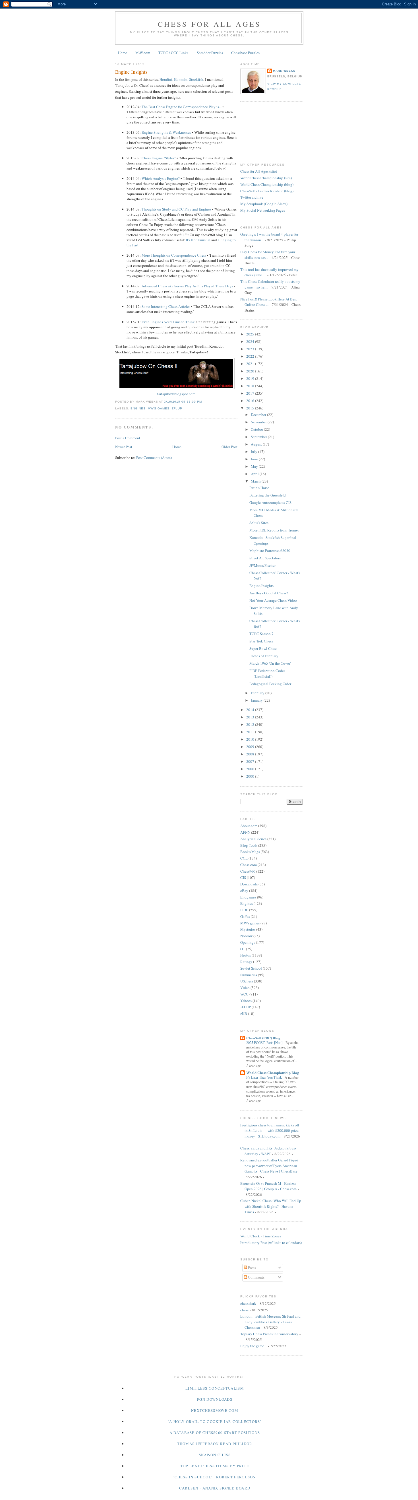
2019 (250, 378)
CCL (244, 858)
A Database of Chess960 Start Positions (214, 1432)
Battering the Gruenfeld (267, 495)
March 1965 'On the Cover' (270, 663)
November (259, 422)
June (255, 458)
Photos (245, 955)
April (255, 473)
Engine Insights (131, 71)
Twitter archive (251, 197)
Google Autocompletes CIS (270, 502)
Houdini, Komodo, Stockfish (181, 79)
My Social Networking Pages (262, 210)
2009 (250, 746)
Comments (255, 1277)
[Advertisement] (265, 128)
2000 (250, 776)
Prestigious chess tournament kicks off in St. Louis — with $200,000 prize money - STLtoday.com (269, 1130)
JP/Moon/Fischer (262, 565)
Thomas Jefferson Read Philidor (215, 1443)
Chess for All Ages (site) (258, 171)
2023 (250, 348)
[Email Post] (203, 401)
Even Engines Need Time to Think (168, 321)
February (258, 692)
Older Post (229, 446)
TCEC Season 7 (261, 633)
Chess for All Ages (209, 24)
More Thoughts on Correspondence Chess (174, 255)
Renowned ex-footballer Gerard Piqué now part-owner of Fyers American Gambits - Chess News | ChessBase (269, 1165)
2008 (250, 754)
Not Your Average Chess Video (273, 600)
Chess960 (247, 871)
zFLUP (177, 408)
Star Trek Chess (261, 641)
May (255, 466)
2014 (250, 709)
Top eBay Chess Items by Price (214, 1465)
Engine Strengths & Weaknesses (166, 132)
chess (244, 1309)
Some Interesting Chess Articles (166, 306)
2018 (250, 385)
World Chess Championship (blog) (266, 184)
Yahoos (246, 1000)
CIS (243, 877)
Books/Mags (250, 851)
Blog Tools (248, 845)
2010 (250, 739)
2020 (250, 371)
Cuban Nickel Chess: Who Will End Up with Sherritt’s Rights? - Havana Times (270, 1206)
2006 (250, 768)
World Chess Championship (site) (266, 177)
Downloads (249, 884)
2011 (250, 731)
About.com (248, 825)
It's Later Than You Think (264, 1077)
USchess (246, 981)
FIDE (244, 909)
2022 (250, 356)
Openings (247, 942)
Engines (138, 408)
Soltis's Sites (258, 522)
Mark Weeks (284, 70)
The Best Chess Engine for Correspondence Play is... (182, 106)
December (259, 414)
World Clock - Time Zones (260, 1236)
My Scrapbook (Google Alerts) (263, 203)
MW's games (158, 408)
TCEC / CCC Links (173, 52)
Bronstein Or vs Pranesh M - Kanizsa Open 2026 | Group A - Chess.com (268, 1186)
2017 (250, 393)
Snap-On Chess (215, 1454)
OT (242, 948)
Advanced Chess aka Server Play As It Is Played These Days (187, 286)
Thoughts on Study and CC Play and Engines (176, 209)
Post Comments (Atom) (154, 457)
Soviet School (251, 968)
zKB (243, 1013)
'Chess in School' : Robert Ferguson (214, 1477)
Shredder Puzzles (210, 52)
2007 (250, 761)
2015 (250, 408)
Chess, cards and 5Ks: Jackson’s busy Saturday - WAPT (268, 1150)
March (256, 481)
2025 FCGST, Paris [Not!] (265, 1042)
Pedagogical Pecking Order (270, 683)
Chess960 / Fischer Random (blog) (266, 190)
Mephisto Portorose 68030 (269, 550)
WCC (244, 994)
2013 (250, 717)
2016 (250, 400)
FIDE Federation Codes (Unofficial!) (267, 673)
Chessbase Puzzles (245, 52)
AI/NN (245, 832)
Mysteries (247, 929)
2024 (250, 341)
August (257, 444)
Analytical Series (253, 838)
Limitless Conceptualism (214, 1388)
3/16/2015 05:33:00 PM (183, 401)
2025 (250, 334)
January (257, 700)
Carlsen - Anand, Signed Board (215, 1488)
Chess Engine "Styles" (159, 157)
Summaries (248, 974)
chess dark (248, 1303)
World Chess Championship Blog (272, 1072)
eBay (244, 890)
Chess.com (248, 864)
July (254, 451)
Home (122, 52)
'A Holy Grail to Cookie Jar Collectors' (214, 1421)
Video (245, 987)
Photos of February (263, 655)
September (259, 436)
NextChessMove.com (214, 1410)
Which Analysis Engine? (161, 178)
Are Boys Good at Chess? (268, 593)
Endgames (248, 897)
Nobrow (246, 935)
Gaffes (245, 916)
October (257, 429)
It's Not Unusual (198, 239)
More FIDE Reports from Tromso (274, 530)
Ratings (246, 961)
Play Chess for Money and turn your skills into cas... (267, 254)
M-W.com (142, 52)
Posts (251, 1267)
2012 (250, 724)
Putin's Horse (259, 487)
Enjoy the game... (253, 1345)
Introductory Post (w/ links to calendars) (271, 1242)
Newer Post (123, 446)
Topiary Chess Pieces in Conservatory (269, 1333)
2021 (250, 363)
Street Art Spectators (265, 558)
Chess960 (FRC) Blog (263, 1037)
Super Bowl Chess (263, 648)
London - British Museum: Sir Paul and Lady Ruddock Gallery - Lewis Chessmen (270, 1322)
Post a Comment (127, 437)
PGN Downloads (214, 1399)
